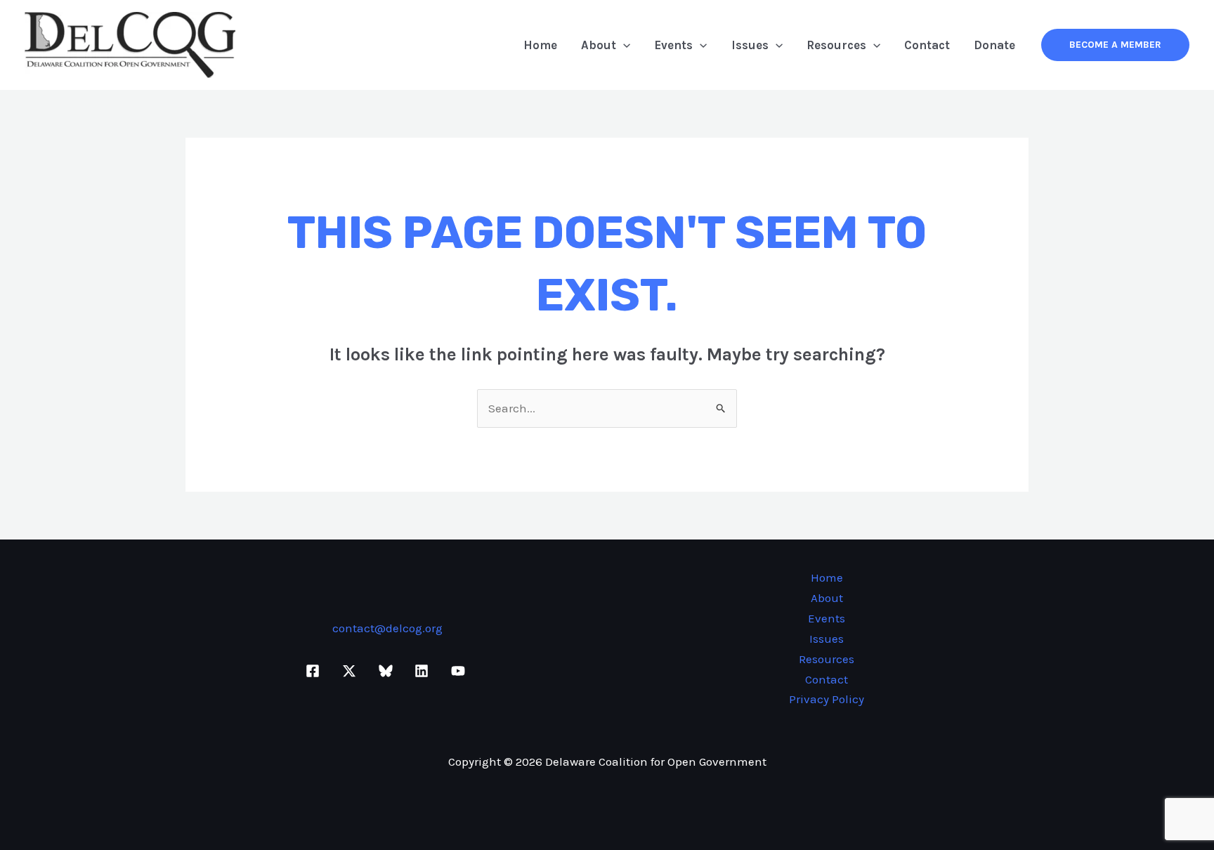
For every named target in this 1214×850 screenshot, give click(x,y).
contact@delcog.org (387, 628)
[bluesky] (388, 671)
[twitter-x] (351, 671)
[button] (623, 45)
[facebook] (315, 671)
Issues (750, 45)
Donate (994, 45)
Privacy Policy (826, 699)
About (598, 45)
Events (673, 45)
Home (540, 45)
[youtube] (460, 671)
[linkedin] (424, 671)
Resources (836, 45)
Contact (927, 45)
